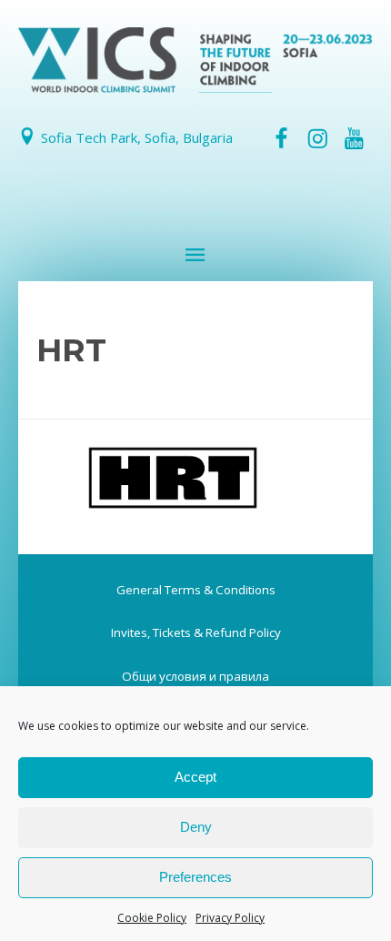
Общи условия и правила (195, 676)
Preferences (195, 877)
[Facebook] (281, 138)
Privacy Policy (230, 918)
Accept (195, 776)
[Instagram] (317, 138)
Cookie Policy (151, 918)
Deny (196, 827)
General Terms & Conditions (196, 590)
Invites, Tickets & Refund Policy (196, 632)
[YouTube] (354, 138)
